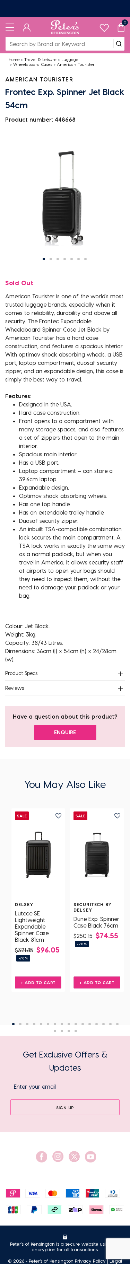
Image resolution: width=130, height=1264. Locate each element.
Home (14, 59)
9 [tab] (69, 1024)
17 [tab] (55, 1031)
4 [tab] (34, 1024)
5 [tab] (41, 1024)
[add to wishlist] (58, 815)
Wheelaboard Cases (32, 64)
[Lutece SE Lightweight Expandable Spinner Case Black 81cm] (38, 855)
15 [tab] (110, 1024)
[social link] (41, 1156)
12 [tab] (89, 1024)
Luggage (69, 59)
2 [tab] (20, 1024)
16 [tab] (117, 1024)
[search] (118, 44)
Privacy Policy (90, 1260)
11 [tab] (82, 1024)
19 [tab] (69, 1031)
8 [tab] (62, 1024)
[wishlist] (104, 26)
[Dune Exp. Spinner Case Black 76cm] (96, 855)
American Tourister (76, 64)
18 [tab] (62, 1031)
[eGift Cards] (65, 8)
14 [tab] (103, 1024)
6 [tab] (48, 1024)
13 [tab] (96, 1024)
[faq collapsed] (120, 673)
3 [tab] (27, 1024)
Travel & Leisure (40, 59)
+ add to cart (38, 982)
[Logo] (65, 27)
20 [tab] (76, 1031)
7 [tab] (55, 1024)
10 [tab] (76, 1024)
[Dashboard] (27, 27)
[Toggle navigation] (10, 27)
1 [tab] (13, 1024)
